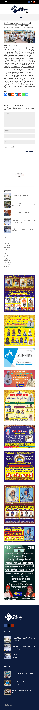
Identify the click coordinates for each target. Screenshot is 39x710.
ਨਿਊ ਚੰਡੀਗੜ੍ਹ (6, 262)
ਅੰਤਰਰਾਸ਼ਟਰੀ (6, 243)
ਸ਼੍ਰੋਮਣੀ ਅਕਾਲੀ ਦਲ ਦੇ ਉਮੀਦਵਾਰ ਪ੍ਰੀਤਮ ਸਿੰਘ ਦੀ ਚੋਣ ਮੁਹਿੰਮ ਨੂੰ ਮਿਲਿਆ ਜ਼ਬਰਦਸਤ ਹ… (23, 205)
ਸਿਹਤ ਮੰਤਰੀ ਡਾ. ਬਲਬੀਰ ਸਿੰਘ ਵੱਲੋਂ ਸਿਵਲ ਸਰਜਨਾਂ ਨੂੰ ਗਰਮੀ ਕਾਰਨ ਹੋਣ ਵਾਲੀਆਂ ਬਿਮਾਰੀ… (22, 213)
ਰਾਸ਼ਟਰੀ (5, 267)
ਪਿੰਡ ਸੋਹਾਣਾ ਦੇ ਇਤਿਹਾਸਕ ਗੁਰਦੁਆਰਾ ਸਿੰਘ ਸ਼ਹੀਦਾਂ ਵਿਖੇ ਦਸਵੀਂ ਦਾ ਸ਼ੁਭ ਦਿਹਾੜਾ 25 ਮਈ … (23, 196)
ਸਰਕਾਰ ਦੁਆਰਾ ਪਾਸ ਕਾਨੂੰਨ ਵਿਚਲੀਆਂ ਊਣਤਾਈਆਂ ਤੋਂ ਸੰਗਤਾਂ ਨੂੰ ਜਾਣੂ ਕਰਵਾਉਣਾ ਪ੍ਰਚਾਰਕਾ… (23, 221)
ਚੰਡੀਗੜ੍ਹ (21, 27)
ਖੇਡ (4, 252)
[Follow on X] (32, 2)
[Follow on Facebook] (29, 2)
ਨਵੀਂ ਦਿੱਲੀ (6, 260)
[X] (9, 94)
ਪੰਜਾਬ (25, 27)
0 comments (30, 27)
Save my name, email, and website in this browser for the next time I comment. (19, 147)
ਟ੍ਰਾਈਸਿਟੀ (6, 256)
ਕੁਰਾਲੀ (5, 250)
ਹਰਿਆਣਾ (6, 247)
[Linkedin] (16, 94)
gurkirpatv (8, 27)
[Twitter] (26, 94)
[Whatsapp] (23, 94)
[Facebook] (5, 94)
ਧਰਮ (5, 258)
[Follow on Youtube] (34, 2)
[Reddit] (12, 94)
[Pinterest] (19, 94)
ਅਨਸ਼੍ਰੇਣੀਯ (6, 245)
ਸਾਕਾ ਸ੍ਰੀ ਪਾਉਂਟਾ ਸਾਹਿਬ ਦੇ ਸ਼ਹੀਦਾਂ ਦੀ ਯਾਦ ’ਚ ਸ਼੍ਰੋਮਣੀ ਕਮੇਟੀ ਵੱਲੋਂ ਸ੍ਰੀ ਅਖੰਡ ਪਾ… (23, 230)
